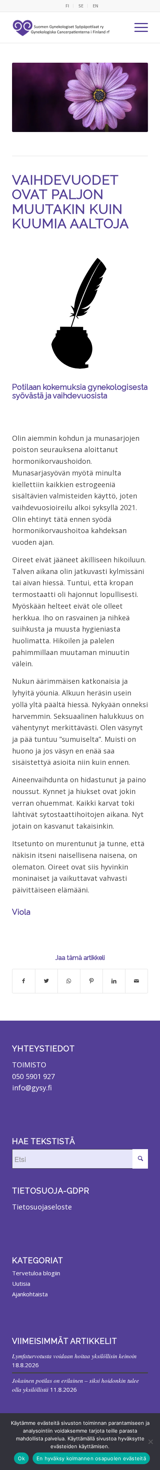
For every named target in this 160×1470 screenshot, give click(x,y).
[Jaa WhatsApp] (69, 981)
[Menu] (137, 27)
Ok (21, 1458)
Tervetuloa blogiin (36, 1273)
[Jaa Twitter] (46, 981)
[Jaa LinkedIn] (114, 981)
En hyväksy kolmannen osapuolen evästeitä (91, 1458)
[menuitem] (67, 6)
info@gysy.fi (32, 1087)
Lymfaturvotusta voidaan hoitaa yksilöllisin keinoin (74, 1356)
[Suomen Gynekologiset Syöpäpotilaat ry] (61, 27)
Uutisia (21, 1283)
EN (95, 6)
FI (67, 6)
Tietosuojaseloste (42, 1206)
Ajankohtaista (30, 1294)
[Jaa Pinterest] (91, 981)
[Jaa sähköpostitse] (136, 981)
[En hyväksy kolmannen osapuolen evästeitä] (150, 1441)
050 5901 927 (33, 1076)
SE (80, 6)
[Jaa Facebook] (23, 981)
